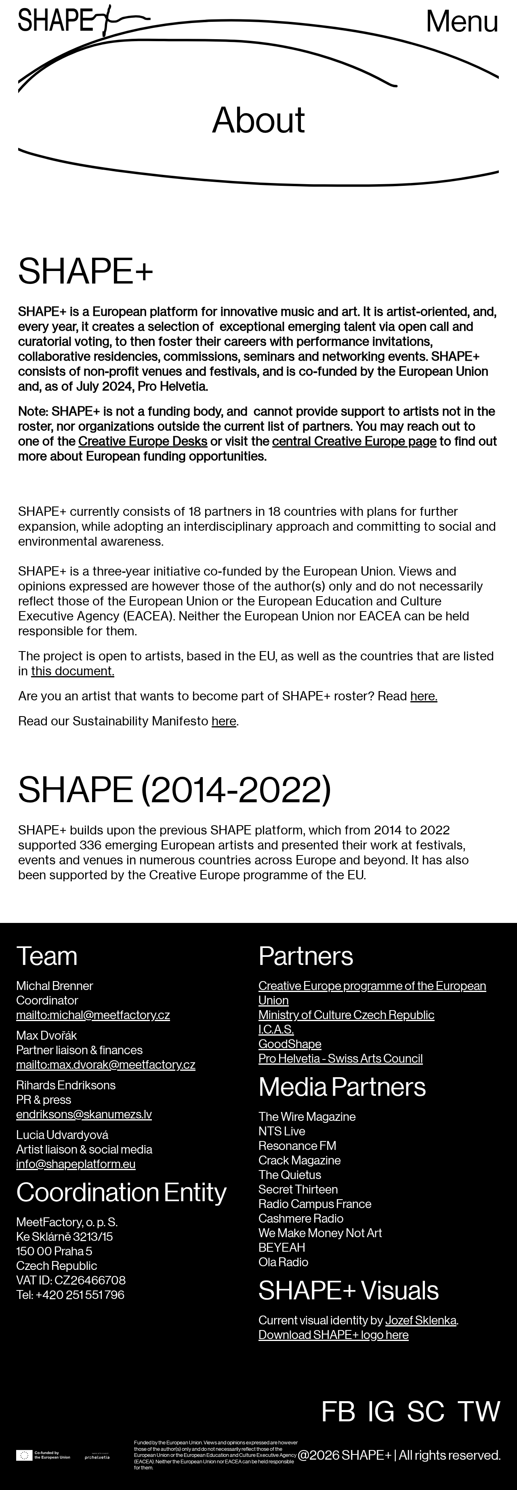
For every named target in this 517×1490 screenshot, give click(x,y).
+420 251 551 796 (80, 1295)
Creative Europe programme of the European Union (372, 993)
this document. (72, 671)
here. (423, 696)
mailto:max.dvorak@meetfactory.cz (105, 1065)
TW (479, 1413)
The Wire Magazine (307, 1117)
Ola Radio (283, 1263)
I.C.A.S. (276, 1030)
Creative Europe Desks (143, 441)
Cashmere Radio (301, 1219)
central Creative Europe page (354, 441)
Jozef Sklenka (420, 1321)
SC (426, 1413)
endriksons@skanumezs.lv (84, 1115)
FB (338, 1413)
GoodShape (290, 1044)
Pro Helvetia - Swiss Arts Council (340, 1059)
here (224, 721)
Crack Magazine (299, 1161)
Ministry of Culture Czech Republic (346, 1015)
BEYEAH (281, 1248)
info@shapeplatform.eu (76, 1164)
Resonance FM (297, 1146)
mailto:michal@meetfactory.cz (93, 1015)
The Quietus (289, 1175)
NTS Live (281, 1132)
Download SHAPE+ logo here (333, 1335)
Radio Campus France (315, 1204)
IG (381, 1413)
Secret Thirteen (298, 1190)
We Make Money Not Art (320, 1233)
